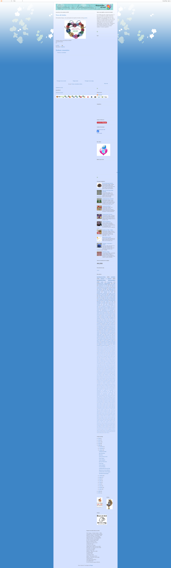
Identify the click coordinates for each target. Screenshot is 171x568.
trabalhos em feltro (102, 344)
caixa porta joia (106, 305)
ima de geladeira (104, 384)
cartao (103, 357)
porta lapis (110, 419)
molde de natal (108, 407)
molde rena (107, 408)
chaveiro (105, 358)
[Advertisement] (75, 67)
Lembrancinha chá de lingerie (104, 471)
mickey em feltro (106, 403)
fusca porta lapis (109, 378)
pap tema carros (109, 335)
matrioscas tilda (100, 402)
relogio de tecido (111, 425)
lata (113, 287)
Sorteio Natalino (102, 460)
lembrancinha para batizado (102, 311)
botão (113, 290)
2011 (99, 441)
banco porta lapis (107, 351)
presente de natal (104, 316)
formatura (103, 378)
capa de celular (110, 356)
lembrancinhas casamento (102, 293)
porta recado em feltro (108, 301)
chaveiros (100, 289)
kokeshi (102, 387)
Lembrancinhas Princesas (107, 214)
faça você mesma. (110, 323)
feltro (105, 289)
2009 (99, 445)
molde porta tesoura (101, 408)
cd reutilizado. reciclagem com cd (107, 306)
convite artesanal (106, 364)
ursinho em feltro (105, 345)
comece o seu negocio (106, 362)
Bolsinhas (101, 454)
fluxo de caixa (99, 378)
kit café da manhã (112, 385)
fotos (103, 324)
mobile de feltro (105, 404)
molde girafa (113, 407)
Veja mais (106, 83)
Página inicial (75, 80)
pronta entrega (99, 424)
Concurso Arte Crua (112, 345)
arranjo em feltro (112, 288)
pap (114, 283)
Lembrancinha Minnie (106, 206)
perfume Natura (103, 415)
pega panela (105, 414)
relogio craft (100, 425)
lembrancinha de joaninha (101, 390)
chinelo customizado (111, 361)
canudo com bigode (103, 356)
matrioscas (113, 401)
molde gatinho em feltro (105, 332)
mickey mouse (103, 330)
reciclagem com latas (101, 302)
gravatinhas (106, 380)
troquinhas (63, 46)
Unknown (100, 94)
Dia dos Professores (103, 461)
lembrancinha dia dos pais (102, 392)
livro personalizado (100, 401)
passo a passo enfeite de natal (106, 338)
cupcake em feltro (108, 292)
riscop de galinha (105, 426)
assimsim (104, 318)
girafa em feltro (100, 380)
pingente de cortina (111, 415)
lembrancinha (101, 277)
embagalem (107, 369)
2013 (99, 438)
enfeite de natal (105, 298)
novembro (101, 448)
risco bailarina (99, 426)
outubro (100, 450)
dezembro (101, 446)
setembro (101, 475)
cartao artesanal (108, 357)
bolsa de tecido (104, 287)
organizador (111, 312)
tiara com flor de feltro (107, 431)
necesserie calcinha (103, 409)
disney (98, 369)
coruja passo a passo (108, 296)
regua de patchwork (106, 424)
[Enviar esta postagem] (62, 45)
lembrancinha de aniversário (109, 299)
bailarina (114, 350)
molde (102, 282)
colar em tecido (99, 362)
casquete (101, 358)
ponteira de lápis (111, 339)
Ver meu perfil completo (101, 96)
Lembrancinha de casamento (107, 198)
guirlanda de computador (102, 381)
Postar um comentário (61, 52)
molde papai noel (104, 333)
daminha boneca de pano (102, 321)
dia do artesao (104, 367)
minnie (109, 330)
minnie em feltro (99, 404)
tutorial (109, 344)
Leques (106, 346)
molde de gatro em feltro (100, 407)
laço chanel (106, 387)
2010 (99, 443)
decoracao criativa (111, 321)
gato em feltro (102, 379)
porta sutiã (112, 421)
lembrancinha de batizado (103, 300)
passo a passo (106, 278)
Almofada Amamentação (103, 473)
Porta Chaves (101, 458)
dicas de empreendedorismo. (109, 368)
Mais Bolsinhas (102, 453)
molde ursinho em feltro (109, 334)
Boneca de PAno (106, 290)
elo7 (99, 298)
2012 (99, 440)
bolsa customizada (111, 295)
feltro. (104, 375)
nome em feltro (111, 409)
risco (108, 302)
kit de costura (100, 386)
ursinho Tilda (106, 432)
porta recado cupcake (104, 421)
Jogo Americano (100, 346)
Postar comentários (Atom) (77, 84)
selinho (98, 341)
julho (100, 479)
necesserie (99, 288)
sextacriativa (103, 341)
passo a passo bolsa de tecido (102, 313)
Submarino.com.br (59, 87)
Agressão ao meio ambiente (104, 470)
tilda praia (101, 432)
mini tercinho (112, 403)
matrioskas (106, 402)
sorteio (113, 277)
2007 (99, 492)
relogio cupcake (105, 425)
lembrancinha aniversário (106, 280)
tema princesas (113, 430)
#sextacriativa (112, 284)
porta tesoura (106, 340)
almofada (98, 318)
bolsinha (98, 304)
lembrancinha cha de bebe (103, 285)
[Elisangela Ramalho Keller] (98, 132)
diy (114, 296)
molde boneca (111, 311)
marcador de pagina (107, 401)
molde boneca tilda (100, 312)
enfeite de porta (103, 307)
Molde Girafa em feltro (106, 237)
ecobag (112, 322)
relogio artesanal (112, 424)
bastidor (113, 351)
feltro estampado (105, 374)
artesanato (102, 350)
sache (98, 427)
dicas (98, 307)
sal (106, 427)
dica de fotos (101, 368)
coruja (111, 364)
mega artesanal (111, 402)
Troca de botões (102, 466)
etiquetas (103, 323)
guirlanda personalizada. (111, 381)
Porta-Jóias (101, 463)
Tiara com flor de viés (103, 456)
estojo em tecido (106, 373)
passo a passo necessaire (107, 315)
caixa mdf (100, 296)
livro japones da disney (106, 398)
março (100, 485)
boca (107, 352)
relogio (112, 340)
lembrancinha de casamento (107, 310)
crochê (109, 287)
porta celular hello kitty (104, 419)
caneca (98, 356)
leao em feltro (112, 387)
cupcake (98, 292)
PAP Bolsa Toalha (105, 251)
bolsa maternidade (112, 352)
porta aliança (102, 418)
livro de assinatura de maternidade (107, 397)
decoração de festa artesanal (103, 322)
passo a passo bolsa (102, 294)
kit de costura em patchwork (108, 386)
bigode (98, 352)
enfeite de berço (112, 369)
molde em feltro (112, 293)
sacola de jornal (102, 427)
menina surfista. (99, 403)
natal (107, 312)
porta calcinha (107, 418)
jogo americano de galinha (104, 385)
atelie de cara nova (108, 350)
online (98, 270)
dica (97, 368)
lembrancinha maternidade (103, 283)
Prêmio (110, 346)
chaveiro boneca (111, 358)
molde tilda (112, 333)
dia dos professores (111, 367)
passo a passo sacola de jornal (104, 413)
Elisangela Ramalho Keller (101, 129)
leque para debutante (107, 396)
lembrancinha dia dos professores (109, 328)
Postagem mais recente (61, 80)
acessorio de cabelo (105, 317)
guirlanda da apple (112, 380)
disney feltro (102, 369)
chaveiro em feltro (103, 284)
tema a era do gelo (106, 430)
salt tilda (109, 427)
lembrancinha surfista (102, 329)
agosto (100, 477)
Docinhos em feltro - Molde (107, 229)
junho (100, 480)
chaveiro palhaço (103, 361)
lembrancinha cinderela (102, 327)
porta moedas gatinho (108, 420)
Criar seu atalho (99, 133)
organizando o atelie (100, 335)
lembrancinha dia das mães (108, 391)
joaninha (85, 17)
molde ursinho (99, 334)
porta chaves (99, 340)
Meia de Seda (103, 295)
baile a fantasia (100, 351)
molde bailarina (111, 404)
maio (100, 482)
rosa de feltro (112, 426)
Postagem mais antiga (89, 80)
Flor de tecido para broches (107, 183)
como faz (102, 363)
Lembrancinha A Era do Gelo (104, 468)
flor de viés (99, 324)
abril (100, 484)
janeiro (100, 489)
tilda (110, 316)
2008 (99, 491)
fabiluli (111, 373)
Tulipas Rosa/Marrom (106, 221)
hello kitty (107, 324)
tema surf (99, 431)
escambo (98, 323)
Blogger (91, 565)
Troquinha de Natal (102, 451)
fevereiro (101, 487)
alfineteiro (112, 317)
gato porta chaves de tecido (110, 379)
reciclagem (105, 288)
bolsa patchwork (111, 318)
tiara (102, 431)
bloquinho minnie (102, 352)
